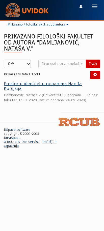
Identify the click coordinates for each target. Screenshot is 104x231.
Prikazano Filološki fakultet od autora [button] (37, 24)
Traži (93, 64)
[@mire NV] (79, 122)
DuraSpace (12, 138)
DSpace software (17, 130)
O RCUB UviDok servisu (22, 142)
